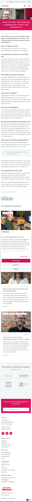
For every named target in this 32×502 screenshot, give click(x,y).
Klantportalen (5, 447)
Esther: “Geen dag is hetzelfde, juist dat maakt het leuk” (15, 290)
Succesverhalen (5, 454)
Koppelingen (5, 480)
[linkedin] (6, 433)
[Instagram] (10, 433)
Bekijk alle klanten (16, 369)
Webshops (4, 443)
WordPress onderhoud (7, 481)
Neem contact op (14, 409)
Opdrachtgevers (6, 452)
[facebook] (2, 433)
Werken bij (17, 2)
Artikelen (24, 2)
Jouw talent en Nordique (8, 470)
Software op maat (6, 445)
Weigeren (16, 269)
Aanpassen (15, 264)
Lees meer (6, 306)
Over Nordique (10, 2)
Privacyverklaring (5, 495)
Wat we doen (5, 438)
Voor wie (4, 450)
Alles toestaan (16, 260)
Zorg (2, 458)
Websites (4, 441)
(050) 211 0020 (5, 427)
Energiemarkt (5, 456)
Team (3, 466)
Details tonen (23, 256)
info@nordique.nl (6, 429)
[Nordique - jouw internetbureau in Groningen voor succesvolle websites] (5, 6)
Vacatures (4, 468)
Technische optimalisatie (8, 478)
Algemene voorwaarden (7, 493)
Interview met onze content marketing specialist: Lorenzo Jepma (16, 338)
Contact (29, 2)
